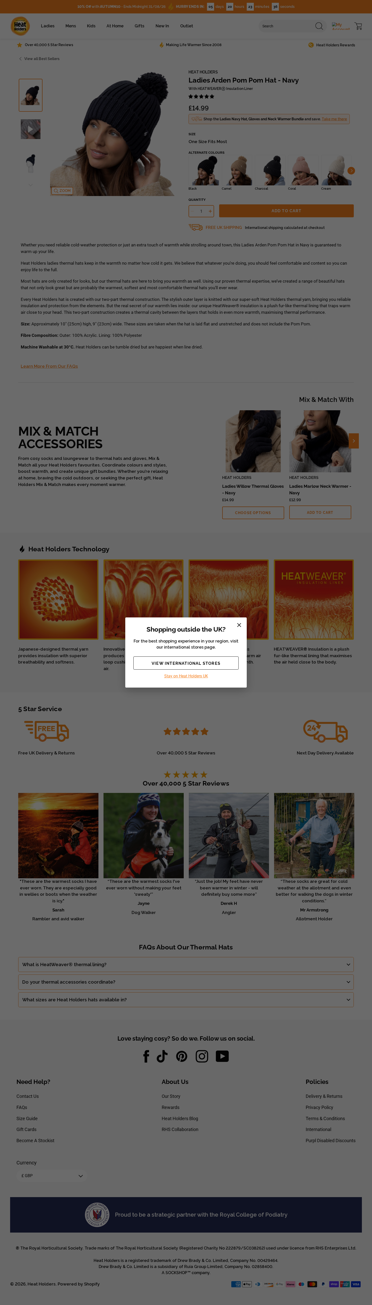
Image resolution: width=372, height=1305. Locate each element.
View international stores (186, 663)
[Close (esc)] (239, 625)
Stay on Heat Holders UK (186, 676)
